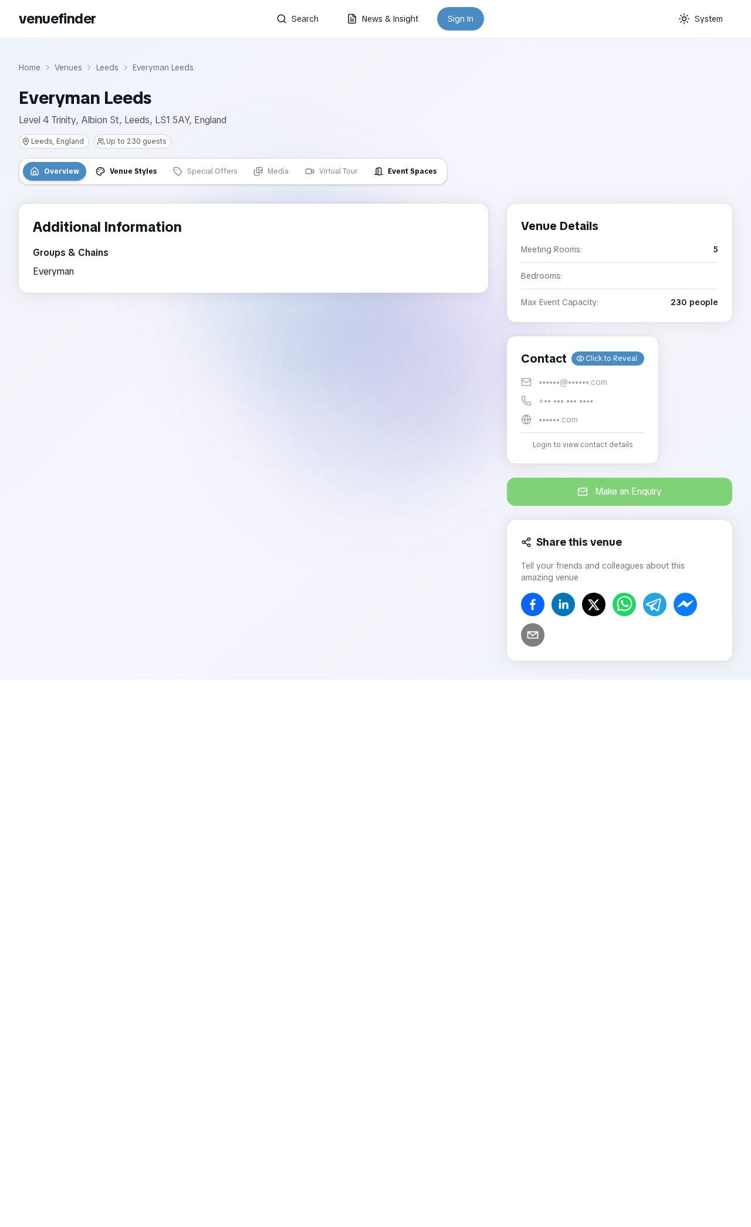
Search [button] (305, 18)
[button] (582, 400)
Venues (68, 67)
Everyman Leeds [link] (163, 67)
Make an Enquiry (628, 491)
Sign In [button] (460, 18)
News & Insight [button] (390, 18)
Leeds (107, 67)
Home (29, 67)
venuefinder (57, 18)
